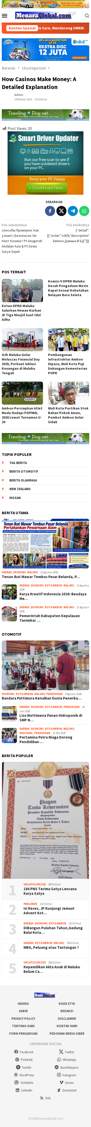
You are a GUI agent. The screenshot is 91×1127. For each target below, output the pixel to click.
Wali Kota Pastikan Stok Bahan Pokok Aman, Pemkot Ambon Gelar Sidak (68, 415)
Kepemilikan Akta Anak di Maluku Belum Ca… (52, 969)
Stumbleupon (69, 1067)
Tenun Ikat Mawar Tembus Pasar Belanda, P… (41, 577)
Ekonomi (19, 572)
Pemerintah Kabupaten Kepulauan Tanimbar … (49, 618)
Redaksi (66, 1011)
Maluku (32, 572)
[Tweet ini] (61, 211)
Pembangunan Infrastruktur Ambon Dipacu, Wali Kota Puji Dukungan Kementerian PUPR (67, 363)
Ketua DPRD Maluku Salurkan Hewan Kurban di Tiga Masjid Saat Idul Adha (21, 312)
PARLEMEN (30, 904)
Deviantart (69, 1090)
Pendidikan (54, 694)
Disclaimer (67, 1018)
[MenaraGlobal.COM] (45, 15)
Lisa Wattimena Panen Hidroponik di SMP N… (50, 717)
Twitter (69, 1052)
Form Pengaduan (23, 1033)
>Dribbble (26, 1083)
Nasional (26, 733)
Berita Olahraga (23, 480)
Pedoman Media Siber (67, 1033)
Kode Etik (67, 1003)
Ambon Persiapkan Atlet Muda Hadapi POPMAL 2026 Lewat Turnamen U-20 (22, 415)
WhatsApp (69, 1060)
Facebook (26, 1052)
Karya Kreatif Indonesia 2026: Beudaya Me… (52, 596)
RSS (48, 1098)
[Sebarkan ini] (50, 211)
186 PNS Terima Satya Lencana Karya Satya (50, 891)
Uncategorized (35, 884)
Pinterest (27, 1060)
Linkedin (26, 1090)
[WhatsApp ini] (84, 211)
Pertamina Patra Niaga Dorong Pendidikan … (45, 739)
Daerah (7, 572)
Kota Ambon (53, 585)
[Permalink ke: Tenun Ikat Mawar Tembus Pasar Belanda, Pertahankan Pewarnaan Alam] (45, 543)
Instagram (69, 1075)
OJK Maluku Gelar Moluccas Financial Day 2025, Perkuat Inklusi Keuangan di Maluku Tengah (21, 363)
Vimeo (69, 1083)
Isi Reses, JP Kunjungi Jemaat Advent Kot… (49, 910)
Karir (23, 1011)
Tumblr (26, 1067)
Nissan (15, 498)
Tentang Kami (23, 1026)
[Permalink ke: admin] (7, 97)
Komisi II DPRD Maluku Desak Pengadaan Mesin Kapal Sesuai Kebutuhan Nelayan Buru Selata (68, 288)
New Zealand (20, 489)
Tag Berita (18, 463)
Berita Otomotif (23, 471)
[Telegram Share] (73, 211)
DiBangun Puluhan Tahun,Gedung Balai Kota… (53, 930)
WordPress (26, 1075)
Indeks (23, 1003)
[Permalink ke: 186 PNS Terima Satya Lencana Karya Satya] (45, 820)
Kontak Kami (67, 1026)
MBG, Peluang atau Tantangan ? (51, 947)
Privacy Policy (23, 1018)
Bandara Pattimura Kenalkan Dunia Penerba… (41, 698)
